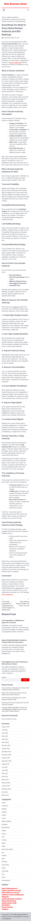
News (3, 858)
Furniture (4, 840)
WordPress (7, 919)
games (4, 843)
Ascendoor (18, 916)
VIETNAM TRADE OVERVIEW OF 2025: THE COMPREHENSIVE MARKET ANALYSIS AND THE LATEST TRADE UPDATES (14, 709)
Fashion (4, 830)
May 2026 (5, 736)
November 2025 (6, 754)
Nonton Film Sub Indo (9, 901)
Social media (5, 864)
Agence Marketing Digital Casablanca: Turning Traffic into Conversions (14, 641)
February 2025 (6, 782)
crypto (3, 818)
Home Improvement (7, 849)
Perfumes (4, 861)
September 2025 (6, 761)
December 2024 (6, 789)
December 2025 (6, 751)
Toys (3, 874)
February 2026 (6, 745)
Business (4, 809)
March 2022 (5, 795)
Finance (4, 833)
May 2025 (5, 773)
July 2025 (4, 767)
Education (4, 824)
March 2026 (5, 742)
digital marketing (7, 594)
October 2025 (6, 758)
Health (3, 846)
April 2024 (5, 792)
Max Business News (15, 4)
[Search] (28, 10)
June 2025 (5, 770)
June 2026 (5, 733)
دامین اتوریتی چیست (15, 62)
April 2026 (5, 739)
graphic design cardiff (9, 903)
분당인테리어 (6, 905)
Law (3, 852)
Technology (5, 871)
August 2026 (5, 726)
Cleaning (4, 812)
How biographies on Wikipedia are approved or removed (13, 621)
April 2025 (5, 776)
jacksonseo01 (6, 37)
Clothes (4, 815)
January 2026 (6, 748)
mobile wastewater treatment (12, 899)
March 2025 (5, 779)
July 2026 (4, 730)
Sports (3, 868)
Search (4, 677)
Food (3, 837)
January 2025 (6, 786)
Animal (4, 802)
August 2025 (5, 764)
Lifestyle (4, 855)
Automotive (5, 805)
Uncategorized (6, 880)
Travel (3, 877)
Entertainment (6, 827)
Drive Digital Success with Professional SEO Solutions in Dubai (14, 663)
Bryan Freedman (7, 907)
